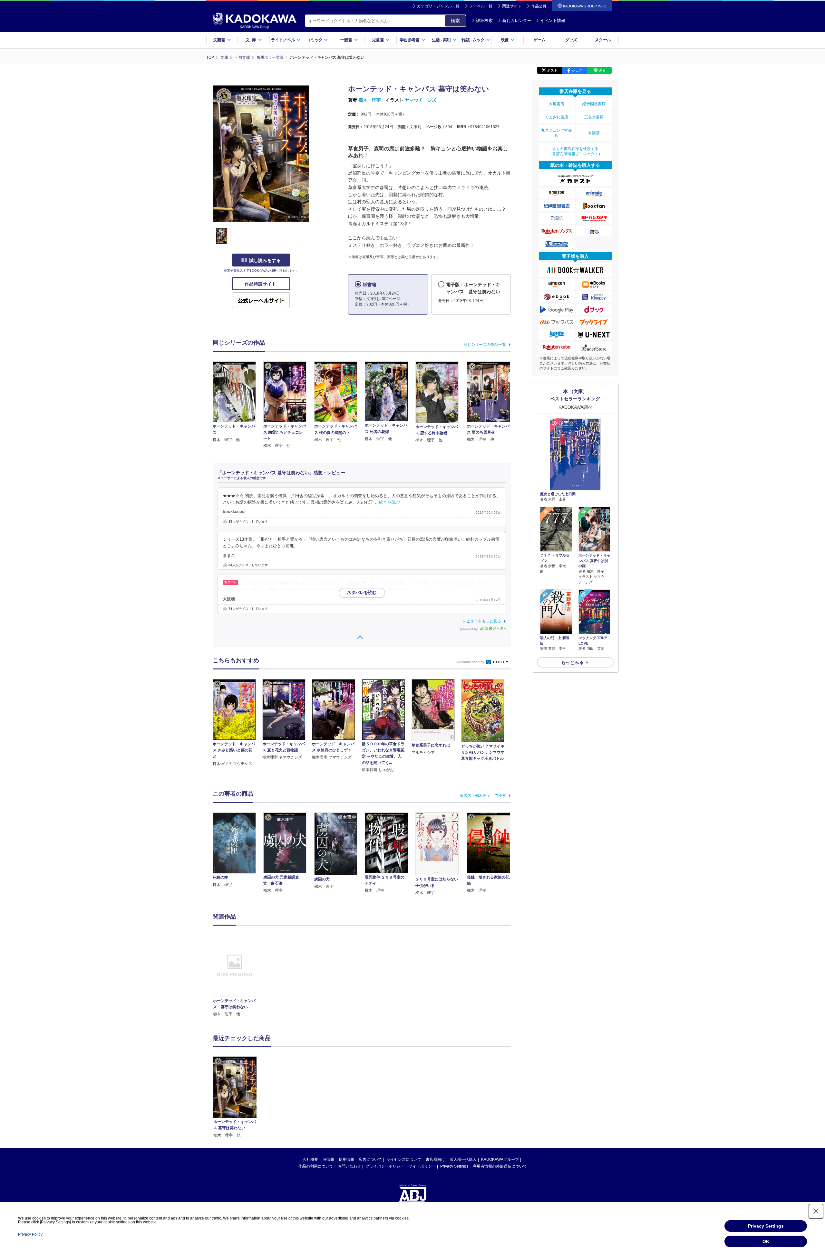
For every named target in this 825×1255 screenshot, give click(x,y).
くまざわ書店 (556, 117)
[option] (238, 976)
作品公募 (539, 6)
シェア (577, 70)
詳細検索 (484, 20)
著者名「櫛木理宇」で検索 (483, 795)
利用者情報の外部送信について (500, 1166)
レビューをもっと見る (481, 621)
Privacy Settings (454, 1166)
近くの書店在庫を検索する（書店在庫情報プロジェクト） (575, 151)
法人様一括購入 (463, 1159)
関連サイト (511, 6)
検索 (455, 20)
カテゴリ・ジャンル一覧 (438, 6)
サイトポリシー (422, 1166)
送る (602, 70)
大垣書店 (556, 104)
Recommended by (470, 662)
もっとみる (572, 662)
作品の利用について (315, 1166)
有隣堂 (594, 133)
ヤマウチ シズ (420, 100)
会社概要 (310, 1159)
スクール (603, 39)
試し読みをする (265, 260)
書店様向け (435, 1159)
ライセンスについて (403, 1159)
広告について (370, 1159)
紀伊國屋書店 (594, 104)
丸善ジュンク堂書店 (556, 133)
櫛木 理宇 (369, 100)
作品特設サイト (261, 283)
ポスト (552, 70)
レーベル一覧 (480, 6)
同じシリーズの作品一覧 (484, 344)
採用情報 (346, 1159)
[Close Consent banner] (816, 1211)
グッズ (571, 39)
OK (765, 1241)
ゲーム (539, 39)
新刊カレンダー (516, 20)
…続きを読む (387, 502)
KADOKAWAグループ (500, 1159)
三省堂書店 (594, 117)
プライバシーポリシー (384, 1166)
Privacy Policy (30, 1234)
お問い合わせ (349, 1166)
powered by (469, 629)
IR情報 (328, 1159)
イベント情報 (552, 20)
